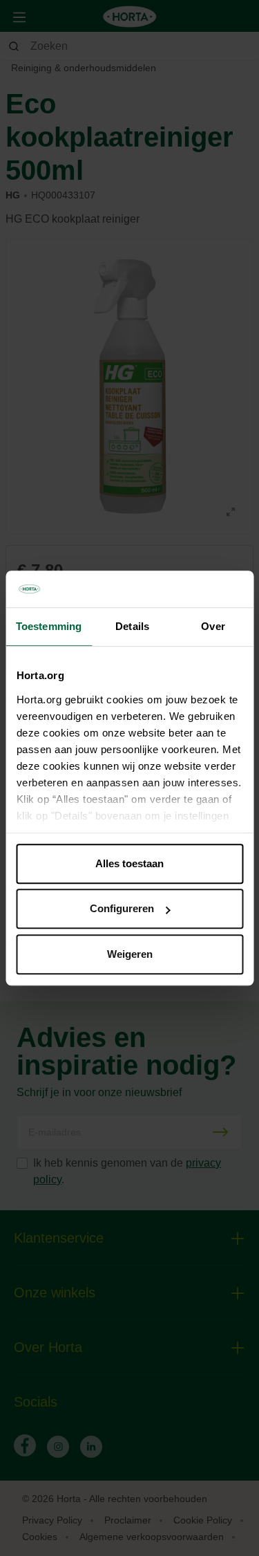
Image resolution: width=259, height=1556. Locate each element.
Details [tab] (132, 626)
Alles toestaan (129, 863)
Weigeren (130, 954)
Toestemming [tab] (48, 626)
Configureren (122, 908)
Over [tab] (212, 626)
